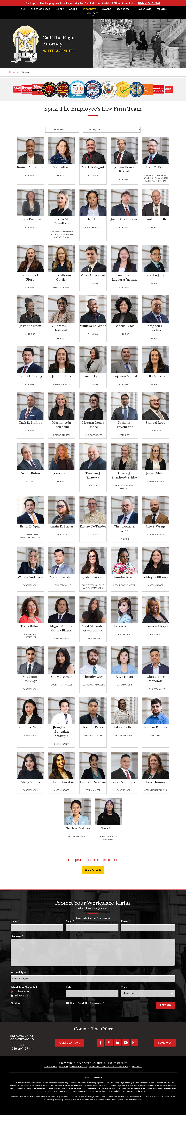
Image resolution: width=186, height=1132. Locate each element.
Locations (144, 9)
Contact (93, 13)
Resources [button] (123, 9)
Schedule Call (22, 995)
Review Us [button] (165, 1042)
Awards (106, 9)
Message (17, 936)
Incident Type (20, 972)
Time (124, 987)
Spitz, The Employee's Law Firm (84, 1063)
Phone (126, 921)
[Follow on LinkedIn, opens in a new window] (117, 1042)
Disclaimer (15, 1003)
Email (70, 921)
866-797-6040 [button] (93, 869)
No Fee (60, 9)
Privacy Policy (78, 1066)
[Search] (93, 16)
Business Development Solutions (108, 1066)
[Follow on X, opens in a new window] (109, 1042)
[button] (183, 1112)
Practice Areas (40, 9)
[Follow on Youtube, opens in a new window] (125, 1042)
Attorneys (89, 9)
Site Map (63, 1066)
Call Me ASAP (22, 991)
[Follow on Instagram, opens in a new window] (134, 1042)
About (73, 9)
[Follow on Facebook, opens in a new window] (100, 1043)
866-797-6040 (149, 2)
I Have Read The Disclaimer (87, 1003)
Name (15, 921)
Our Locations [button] (69, 1042)
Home (22, 9)
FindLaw (137, 1066)
